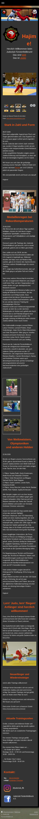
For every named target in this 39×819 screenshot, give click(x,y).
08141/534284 (14, 778)
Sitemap (17, 812)
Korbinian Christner (16, 780)
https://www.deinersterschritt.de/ (14, 709)
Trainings (6, 635)
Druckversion (8, 812)
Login (36, 812)
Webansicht (34, 814)
